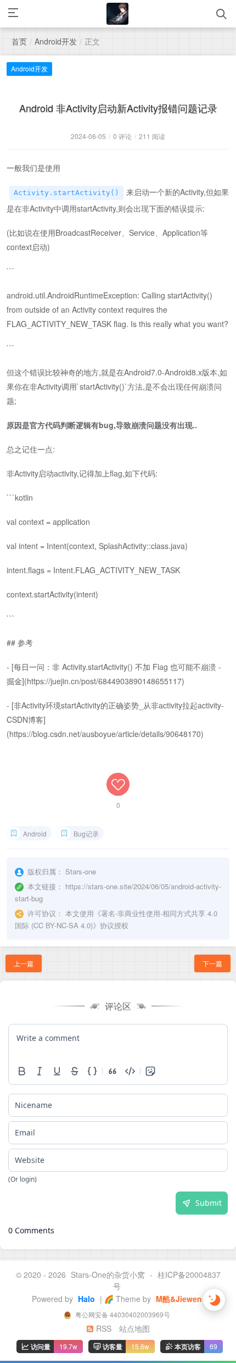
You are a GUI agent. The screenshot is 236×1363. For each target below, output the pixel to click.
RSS (102, 1328)
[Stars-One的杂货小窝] (117, 13)
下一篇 (212, 963)
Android (35, 833)
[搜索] (221, 14)
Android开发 (56, 41)
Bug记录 (86, 833)
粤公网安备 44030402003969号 (122, 1314)
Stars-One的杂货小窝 (108, 1274)
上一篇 (23, 963)
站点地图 (134, 1328)
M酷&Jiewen (178, 1298)
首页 (19, 41)
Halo (85, 1298)
